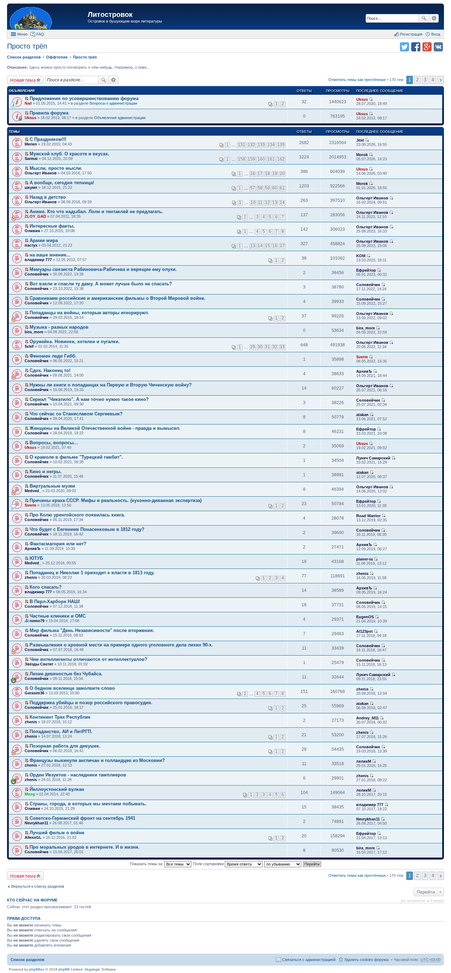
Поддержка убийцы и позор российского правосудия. (91, 702)
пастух (31, 245)
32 (274, 347)
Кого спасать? (46, 587)
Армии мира (44, 240)
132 (251, 144)
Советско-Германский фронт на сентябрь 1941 (82, 818)
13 (274, 202)
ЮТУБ (36, 558)
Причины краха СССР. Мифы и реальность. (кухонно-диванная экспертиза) (116, 500)
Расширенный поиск (434, 18)
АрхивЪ (364, 371)
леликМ (363, 761)
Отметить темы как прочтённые (357, 80)
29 (252, 347)
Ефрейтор (366, 270)
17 (260, 173)
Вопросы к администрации (113, 103)
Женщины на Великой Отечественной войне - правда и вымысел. (105, 428)
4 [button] (433, 79)
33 (282, 347)
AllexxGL (33, 837)
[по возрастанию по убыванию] (283, 864)
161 (271, 159)
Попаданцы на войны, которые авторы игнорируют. (89, 312)
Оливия (32, 231)
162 (281, 159)
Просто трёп (27, 46)
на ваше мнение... (50, 255)
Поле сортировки (209, 864)
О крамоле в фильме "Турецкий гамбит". (76, 457)
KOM (360, 256)
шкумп (31, 187)
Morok (362, 155)
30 (260, 347)
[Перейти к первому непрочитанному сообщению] (27, 99)
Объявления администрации (120, 118)
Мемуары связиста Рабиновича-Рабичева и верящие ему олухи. (103, 269)
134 (271, 144)
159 (251, 159)
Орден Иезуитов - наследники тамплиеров (78, 774)
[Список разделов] (48, 17)
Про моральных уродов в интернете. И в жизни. (85, 847)
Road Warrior (368, 516)
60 (274, 188)
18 (267, 173)
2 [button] (417, 79)
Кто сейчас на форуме (32, 900)
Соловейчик (37, 274)
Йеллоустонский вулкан (57, 789)
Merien (31, 144)
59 (267, 188)
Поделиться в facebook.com (415, 46)
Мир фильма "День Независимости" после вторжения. (92, 630)
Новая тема (23, 80)
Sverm (362, 357)
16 (252, 173)
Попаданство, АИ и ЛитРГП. (61, 731)
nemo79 (37, 621)
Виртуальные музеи (52, 486)
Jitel (360, 140)
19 (274, 173)
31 (267, 347)
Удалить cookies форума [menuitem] (366, 959)
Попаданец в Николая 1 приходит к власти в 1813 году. (92, 572)
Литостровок (110, 14)
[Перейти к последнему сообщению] (371, 99)
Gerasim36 (34, 693)
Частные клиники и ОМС (58, 616)
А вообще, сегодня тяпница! (62, 182)
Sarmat (31, 158)
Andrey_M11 (367, 718)
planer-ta (364, 559)
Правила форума (49, 113)
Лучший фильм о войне (57, 832)
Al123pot (364, 631)
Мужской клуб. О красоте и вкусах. (69, 153)
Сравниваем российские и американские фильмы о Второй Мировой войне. (117, 298)
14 (282, 202)
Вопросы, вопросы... (54, 442)
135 (281, 144)
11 (260, 202)
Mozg (30, 794)
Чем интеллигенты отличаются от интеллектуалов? (88, 659)
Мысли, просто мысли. (56, 168)
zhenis (31, 577)
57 (252, 188)
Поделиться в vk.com (438, 46)
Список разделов (27, 959)
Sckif (29, 346)
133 (261, 144)
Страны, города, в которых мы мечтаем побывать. (88, 803)
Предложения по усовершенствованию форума (84, 98)
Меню (22, 34)
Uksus (362, 99)
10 (253, 202)
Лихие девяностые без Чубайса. (66, 673)
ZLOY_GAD (35, 216)
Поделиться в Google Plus (427, 46)
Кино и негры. (46, 471)
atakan (362, 415)
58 (260, 188)
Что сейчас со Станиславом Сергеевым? (76, 413)
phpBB (64, 969)
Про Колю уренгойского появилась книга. (77, 515)
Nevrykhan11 (36, 823)
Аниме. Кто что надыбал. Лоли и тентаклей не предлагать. (96, 211)
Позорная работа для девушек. (65, 746)
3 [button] (425, 79)
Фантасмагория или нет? (58, 543)
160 (261, 159)
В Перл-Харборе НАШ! (55, 601)
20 (282, 173)
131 (241, 144)
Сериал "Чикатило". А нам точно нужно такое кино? (89, 399)
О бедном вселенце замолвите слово (72, 688)
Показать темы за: (147, 864)
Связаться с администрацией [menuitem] (308, 959)
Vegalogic (92, 969)
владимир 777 (38, 260)
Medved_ (33, 491)
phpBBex (36, 969)
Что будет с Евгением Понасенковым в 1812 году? (87, 529)
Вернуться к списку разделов (37, 886)
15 (267, 245)
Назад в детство (48, 197)
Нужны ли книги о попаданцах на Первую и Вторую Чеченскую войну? (111, 385)
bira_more (34, 332)
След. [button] (440, 80)
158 (241, 159)
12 (267, 202)
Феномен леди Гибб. (53, 356)
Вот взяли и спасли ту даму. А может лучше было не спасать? (101, 283)
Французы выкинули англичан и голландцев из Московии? (97, 760)
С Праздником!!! (48, 139)
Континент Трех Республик (60, 717)
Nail (28, 103)
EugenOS (365, 617)
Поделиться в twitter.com (404, 46)
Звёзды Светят (39, 664)
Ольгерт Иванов (41, 173)
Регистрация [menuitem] (411, 34)
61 (282, 188)
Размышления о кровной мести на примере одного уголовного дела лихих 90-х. (121, 644)
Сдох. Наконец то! (50, 370)
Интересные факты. (52, 226)
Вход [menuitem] (435, 34)
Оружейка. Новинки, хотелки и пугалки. (75, 341)
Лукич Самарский (373, 458)
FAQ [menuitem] (40, 34)
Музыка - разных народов (59, 327)
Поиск (424, 18)
